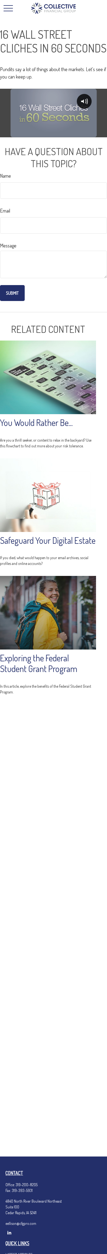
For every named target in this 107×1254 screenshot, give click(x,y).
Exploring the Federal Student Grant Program (38, 663)
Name (5, 176)
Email (5, 211)
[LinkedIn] (9, 1232)
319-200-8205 (27, 1184)
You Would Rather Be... (36, 422)
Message (8, 246)
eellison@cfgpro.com (20, 1223)
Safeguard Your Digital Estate (47, 540)
